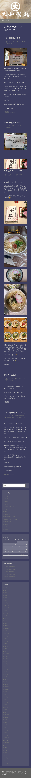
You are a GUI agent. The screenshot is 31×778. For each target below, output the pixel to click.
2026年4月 (6, 595)
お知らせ (19, 125)
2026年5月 (6, 592)
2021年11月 (6, 656)
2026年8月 (6, 587)
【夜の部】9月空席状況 (9, 566)
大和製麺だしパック (8, 514)
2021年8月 (6, 664)
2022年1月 (6, 651)
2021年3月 (6, 676)
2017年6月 (6, 753)
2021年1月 (6, 681)
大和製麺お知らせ (11, 417)
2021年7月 (6, 666)
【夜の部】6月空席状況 (9, 574)
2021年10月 (6, 659)
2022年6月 (6, 641)
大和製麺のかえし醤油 (9, 516)
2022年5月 (6, 643)
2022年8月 (6, 638)
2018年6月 (6, 725)
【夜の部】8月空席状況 (9, 569)
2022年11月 (6, 633)
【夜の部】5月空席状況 (9, 577)
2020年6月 (6, 699)
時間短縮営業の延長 (12, 38)
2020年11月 (6, 687)
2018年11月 (6, 714)
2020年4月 (6, 704)
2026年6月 (6, 590)
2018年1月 (6, 735)
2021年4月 (6, 674)
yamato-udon (18, 43)
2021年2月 (6, 679)
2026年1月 (6, 603)
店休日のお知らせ (11, 375)
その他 (5, 509)
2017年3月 (6, 760)
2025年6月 (6, 618)
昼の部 (22, 415)
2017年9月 (6, 745)
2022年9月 (6, 636)
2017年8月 (6, 747)
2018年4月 (6, 730)
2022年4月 (6, 646)
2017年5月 (6, 755)
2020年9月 (6, 692)
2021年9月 (6, 661)
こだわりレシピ (7, 504)
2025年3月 (6, 623)
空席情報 (5, 529)
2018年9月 (6, 720)
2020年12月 (6, 684)
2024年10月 (6, 626)
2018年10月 (6, 717)
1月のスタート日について (14, 413)
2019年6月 (6, 707)
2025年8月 (6, 613)
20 (12, 549)
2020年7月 (6, 697)
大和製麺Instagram (9, 112)
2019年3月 (6, 712)
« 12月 (8, 554)
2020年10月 (6, 689)
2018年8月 (6, 722)
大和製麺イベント (8, 521)
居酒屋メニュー (7, 524)
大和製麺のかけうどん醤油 (10, 519)
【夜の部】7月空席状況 (9, 571)
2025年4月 (6, 620)
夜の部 (18, 41)
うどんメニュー (7, 496)
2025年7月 (6, 615)
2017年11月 (6, 740)
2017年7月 (6, 750)
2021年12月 (6, 653)
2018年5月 (6, 727)
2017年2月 (6, 763)
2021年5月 (6, 671)
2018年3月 (6, 732)
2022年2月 (6, 648)
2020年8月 (6, 694)
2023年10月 (6, 628)
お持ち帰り (19, 174)
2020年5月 (6, 702)
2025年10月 (6, 608)
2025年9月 (6, 610)
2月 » (22, 554)
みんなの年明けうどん (13, 171)
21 (15, 549)
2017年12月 (6, 737)
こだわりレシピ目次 (8, 506)
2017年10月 (6, 742)
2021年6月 (6, 669)
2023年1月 (6, 631)
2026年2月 (6, 600)
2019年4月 (6, 709)
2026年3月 (6, 598)
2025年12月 (6, 605)
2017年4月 (6, 758)
